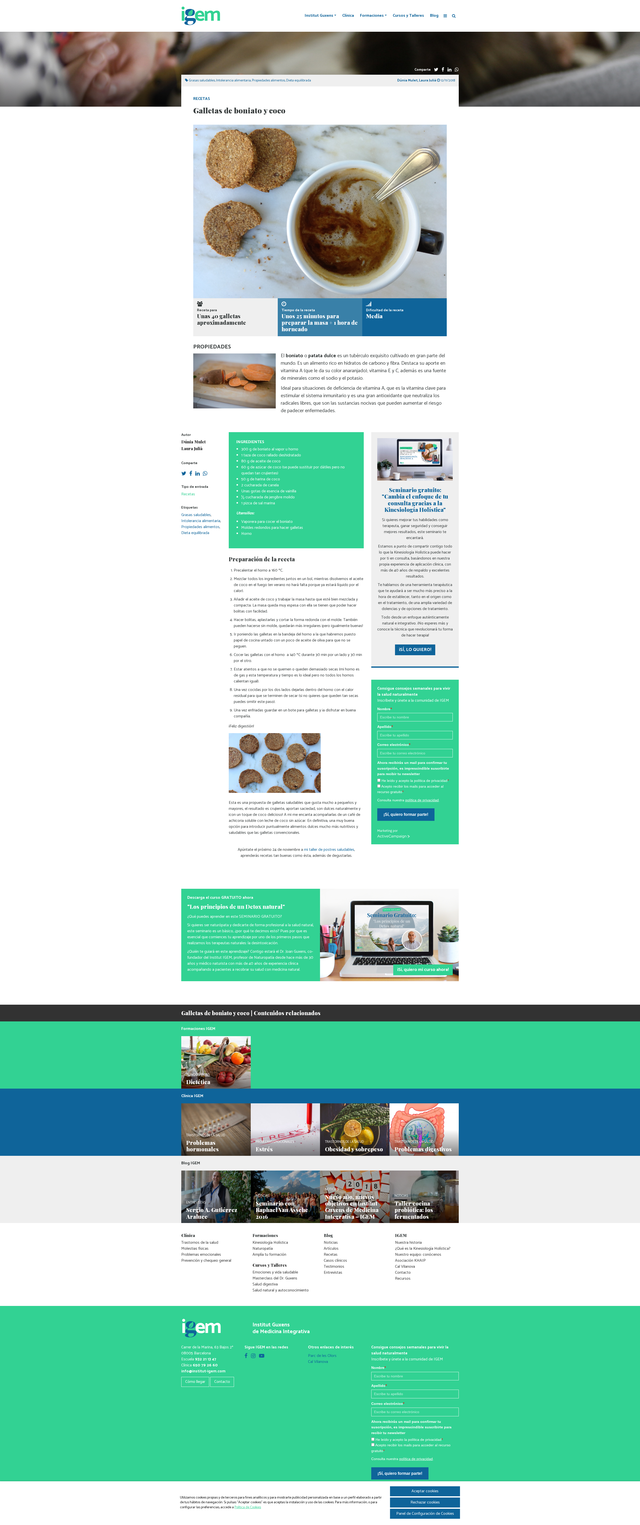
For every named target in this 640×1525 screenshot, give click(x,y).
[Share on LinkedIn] (450, 70)
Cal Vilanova (405, 1266)
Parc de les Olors (322, 1355)
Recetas (201, 98)
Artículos (331, 1248)
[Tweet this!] (436, 70)
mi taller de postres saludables (329, 849)
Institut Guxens (319, 16)
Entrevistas (333, 1272)
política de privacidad (422, 800)
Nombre (384, 709)
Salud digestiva (265, 1284)
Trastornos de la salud (199, 1242)
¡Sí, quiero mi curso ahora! (423, 969)
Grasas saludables (202, 80)
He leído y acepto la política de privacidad (415, 781)
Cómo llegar (195, 1381)
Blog (434, 16)
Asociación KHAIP (410, 1260)
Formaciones (372, 16)
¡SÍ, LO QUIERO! (415, 649)
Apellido (385, 727)
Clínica (348, 16)
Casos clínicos (335, 1260)
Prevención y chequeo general (206, 1260)
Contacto (403, 1272)
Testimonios (334, 1266)
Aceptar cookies (425, 1491)
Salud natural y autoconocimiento (280, 1290)
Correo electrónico (393, 745)
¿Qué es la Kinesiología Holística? (422, 1248)
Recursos (402, 1278)
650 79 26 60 (205, 1365)
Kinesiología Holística (270, 1242)
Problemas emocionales (201, 1254)
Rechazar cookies (425, 1502)
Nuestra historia (408, 1242)
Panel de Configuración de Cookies (425, 1513)
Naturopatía (262, 1248)
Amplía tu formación (269, 1254)
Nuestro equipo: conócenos (418, 1254)
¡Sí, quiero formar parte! (406, 814)
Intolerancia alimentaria (233, 80)
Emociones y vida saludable (275, 1272)
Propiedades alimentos (268, 80)
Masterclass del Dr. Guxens (274, 1278)
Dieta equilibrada (298, 80)
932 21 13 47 (205, 1359)
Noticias (331, 1242)
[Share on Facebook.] (443, 70)
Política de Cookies (247, 1507)
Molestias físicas (194, 1248)
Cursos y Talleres (408, 16)
